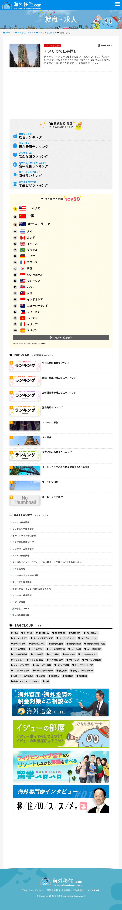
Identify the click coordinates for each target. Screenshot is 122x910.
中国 (31, 216)
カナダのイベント (67, 638)
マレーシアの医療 (93, 659)
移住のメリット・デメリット (26, 681)
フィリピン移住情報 (22, 582)
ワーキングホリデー (44, 670)
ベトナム (32, 318)
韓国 (29, 268)
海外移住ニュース (20, 608)
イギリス (32, 244)
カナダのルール (38, 643)
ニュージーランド (37, 305)
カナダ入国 (76, 649)
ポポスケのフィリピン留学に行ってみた (31, 588)
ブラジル (32, 250)
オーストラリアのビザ (43, 638)
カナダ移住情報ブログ (23, 542)
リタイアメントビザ (84, 665)
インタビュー (92, 632)
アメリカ (34, 208)
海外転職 (83, 676)
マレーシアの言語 (43, 665)
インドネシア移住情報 (23, 529)
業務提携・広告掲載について (76, 890)
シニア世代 (54, 654)
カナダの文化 (37, 649)
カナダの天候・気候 (96, 643)
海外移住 (69, 676)
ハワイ (31, 287)
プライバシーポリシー (32, 890)
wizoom (75, 632)
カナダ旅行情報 (94, 649)
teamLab (60, 632)
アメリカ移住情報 (20, 522)
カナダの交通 (57, 643)
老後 (47, 681)
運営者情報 (52, 890)
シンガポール (35, 274)
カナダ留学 (38, 654)
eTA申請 (28, 632)
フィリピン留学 (56, 659)
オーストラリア (39, 224)
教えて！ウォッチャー (83, 670)
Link (96, 890)
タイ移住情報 (18, 568)
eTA (15, 632)
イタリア (32, 324)
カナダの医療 (75, 643)
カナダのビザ (19, 643)
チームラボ (70, 654)
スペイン (32, 330)
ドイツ (31, 256)
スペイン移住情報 (20, 555)
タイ (29, 231)
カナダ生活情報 (20, 654)
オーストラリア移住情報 (24, 535)
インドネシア (35, 299)
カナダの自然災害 (57, 649)
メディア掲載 (18, 601)
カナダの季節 (19, 649)
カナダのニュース (89, 638)
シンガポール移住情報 (23, 548)
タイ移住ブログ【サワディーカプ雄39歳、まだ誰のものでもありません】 (47, 562)
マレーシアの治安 (21, 665)
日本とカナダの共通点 (23, 676)
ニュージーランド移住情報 (25, 575)
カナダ (31, 237)
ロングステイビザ (21, 670)
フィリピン (33, 312)
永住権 (42, 676)
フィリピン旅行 (36, 659)
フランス (32, 262)
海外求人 (55, 676)
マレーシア (33, 281)
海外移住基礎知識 (20, 615)
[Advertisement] (61, 94)
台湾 (29, 293)
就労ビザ (63, 670)
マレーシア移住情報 (22, 595)
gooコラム (43, 632)
